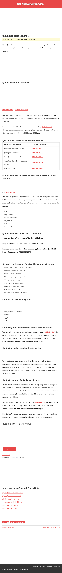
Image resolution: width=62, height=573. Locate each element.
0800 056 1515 (37, 148)
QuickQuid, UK (6, 455)
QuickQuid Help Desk (10, 505)
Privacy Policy (57, 566)
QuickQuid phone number (17, 522)
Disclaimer (49, 566)
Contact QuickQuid (8, 527)
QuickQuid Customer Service (12, 493)
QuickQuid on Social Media (12, 502)
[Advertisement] (31, 22)
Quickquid (6, 522)
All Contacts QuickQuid (10, 499)
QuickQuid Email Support (11, 496)
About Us (35, 566)
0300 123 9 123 (37, 162)
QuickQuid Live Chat (9, 508)
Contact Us (42, 566)
